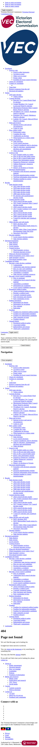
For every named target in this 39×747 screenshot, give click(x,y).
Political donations (15, 300)
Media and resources (12, 677)
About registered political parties (24, 291)
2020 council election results (22, 207)
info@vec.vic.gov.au (16, 695)
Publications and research (17, 680)
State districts (13, 242)
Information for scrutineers (22, 285)
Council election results (16, 199)
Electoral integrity (15, 667)
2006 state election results (21, 194)
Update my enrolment (16, 83)
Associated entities (19, 325)
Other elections (18, 151)
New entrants (17, 306)
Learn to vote (13, 153)
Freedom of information (17, 675)
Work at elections (14, 690)
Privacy (7, 733)
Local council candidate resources (24, 287)
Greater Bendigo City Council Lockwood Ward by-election (23, 105)
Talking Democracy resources (23, 164)
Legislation (12, 671)
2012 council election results (22, 214)
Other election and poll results (19, 222)
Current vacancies (15, 688)
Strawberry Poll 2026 (20, 233)
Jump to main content (12, 6)
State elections (18, 141)
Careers (7, 686)
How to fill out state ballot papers (24, 156)
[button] (7, 10)
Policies (11, 673)
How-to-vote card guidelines (22, 269)
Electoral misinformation (17, 169)
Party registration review (21, 299)
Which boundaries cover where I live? (21, 256)
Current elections (14, 98)
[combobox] (10, 345)
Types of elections (15, 139)
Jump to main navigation (13, 2)
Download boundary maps (18, 259)
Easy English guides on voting (23, 154)
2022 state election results (21, 186)
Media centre (13, 678)
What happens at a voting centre (23, 138)
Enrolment (8, 68)
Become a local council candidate (20, 276)
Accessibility (9, 739)
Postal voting (17, 78)
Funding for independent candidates (25, 315)
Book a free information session (23, 160)
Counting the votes (19, 134)
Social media (13, 684)
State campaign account (21, 317)
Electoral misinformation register (24, 175)
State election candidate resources (24, 274)
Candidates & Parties (12, 261)
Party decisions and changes (22, 297)
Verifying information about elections (25, 177)
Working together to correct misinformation (22, 180)
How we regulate (14, 669)
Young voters (17, 166)
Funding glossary (19, 319)
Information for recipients (21, 304)
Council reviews (14, 248)
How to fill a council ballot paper (24, 158)
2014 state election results (21, 190)
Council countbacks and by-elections (25, 145)
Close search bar (7, 347)
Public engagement (15, 665)
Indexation (16, 308)
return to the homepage (14, 649)
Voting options (18, 96)
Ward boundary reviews (21, 250)
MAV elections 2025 (20, 224)
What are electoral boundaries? (19, 254)
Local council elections (20, 143)
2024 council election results (22, 201)
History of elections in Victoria (23, 168)
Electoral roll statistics (16, 91)
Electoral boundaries (11, 241)
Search (3, 334)
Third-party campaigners (21, 329)
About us (8, 663)
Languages (4, 332)
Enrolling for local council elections (25, 80)
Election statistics (14, 235)
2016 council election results (22, 212)
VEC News (13, 682)
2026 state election (15, 95)
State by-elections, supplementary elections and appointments (24, 148)
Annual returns (14, 321)
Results (7, 183)
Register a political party (21, 293)
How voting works (15, 130)
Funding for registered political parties (25, 312)
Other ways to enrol (19, 76)
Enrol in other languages (21, 72)
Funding (12, 310)
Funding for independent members (24, 314)
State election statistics (20, 239)
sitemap (18, 654)
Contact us (8, 692)
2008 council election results (22, 216)
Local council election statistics (23, 237)
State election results (15, 184)
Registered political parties (17, 289)
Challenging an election (21, 136)
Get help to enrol (18, 74)
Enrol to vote (13, 70)
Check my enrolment (16, 81)
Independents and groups (21, 327)
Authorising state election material (24, 267)
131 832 (12, 693)
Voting (7, 93)
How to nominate (19, 278)
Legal (7, 735)
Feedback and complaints (17, 697)
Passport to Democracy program (23, 162)
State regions (13, 244)
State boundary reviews (17, 257)
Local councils (14, 246)
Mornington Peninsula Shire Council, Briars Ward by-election (25, 109)
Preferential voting (19, 132)
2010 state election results (21, 192)
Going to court (18, 128)
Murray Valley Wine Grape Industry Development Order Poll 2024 (25, 230)
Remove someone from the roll (19, 89)
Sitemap (7, 737)
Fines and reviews (15, 123)
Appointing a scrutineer (21, 272)
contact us (4, 660)
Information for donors (20, 302)
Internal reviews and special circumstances (22, 125)
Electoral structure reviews (22, 252)
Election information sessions (22, 270)
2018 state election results (21, 188)
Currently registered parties (22, 295)
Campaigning (17, 265)
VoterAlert (12, 87)
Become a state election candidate (20, 263)
